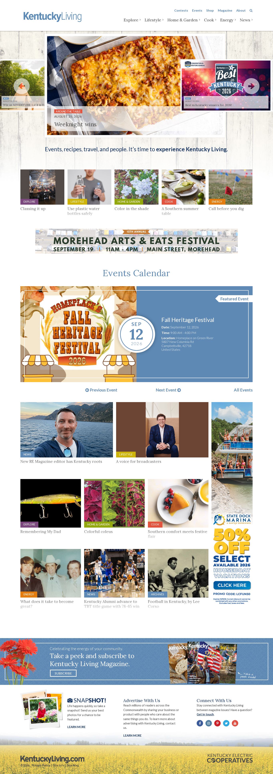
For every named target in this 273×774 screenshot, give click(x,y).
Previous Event (103, 390)
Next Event (166, 390)
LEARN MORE (132, 735)
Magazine (225, 10)
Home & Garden (182, 19)
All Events (243, 390)
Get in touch (205, 714)
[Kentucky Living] (53, 16)
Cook (209, 19)
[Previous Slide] (22, 86)
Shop (210, 10)
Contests (181, 10)
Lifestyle (153, 19)
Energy (226, 19)
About (241, 10)
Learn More (76, 727)
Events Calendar (136, 273)
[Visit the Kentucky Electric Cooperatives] (230, 758)
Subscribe (63, 673)
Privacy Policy (41, 765)
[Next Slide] (251, 86)
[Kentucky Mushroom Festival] (78, 334)
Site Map (73, 765)
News (245, 19)
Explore (131, 19)
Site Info (59, 765)
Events (197, 10)
